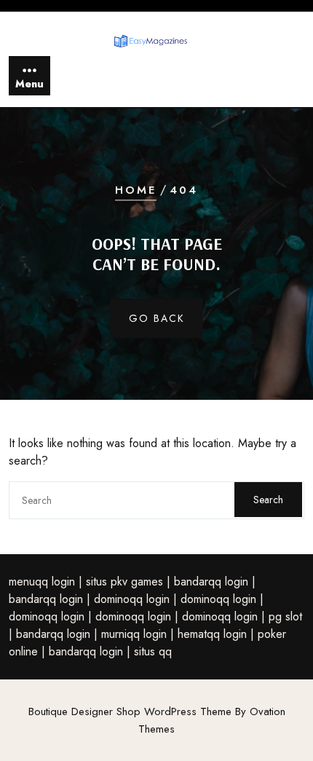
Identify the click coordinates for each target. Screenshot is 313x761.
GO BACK (157, 318)
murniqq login (134, 634)
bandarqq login (211, 581)
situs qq (153, 651)
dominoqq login (132, 599)
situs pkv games (124, 581)
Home (135, 191)
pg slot (285, 616)
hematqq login (212, 634)
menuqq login (42, 581)
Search (268, 499)
